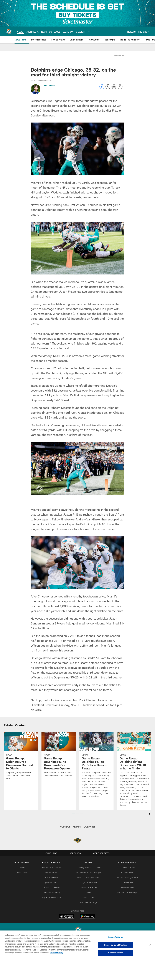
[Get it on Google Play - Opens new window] (87, 918)
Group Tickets (88, 897)
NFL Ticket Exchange (88, 902)
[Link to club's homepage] (8, 31)
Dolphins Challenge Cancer (127, 877)
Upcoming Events (51, 882)
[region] (77, 944)
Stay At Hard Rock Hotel (51, 897)
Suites (88, 892)
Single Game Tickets (88, 882)
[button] (73, 814)
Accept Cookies (115, 952)
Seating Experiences (88, 887)
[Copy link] (120, 86)
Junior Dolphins (127, 887)
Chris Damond (49, 85)
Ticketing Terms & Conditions (88, 867)
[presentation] (150, 814)
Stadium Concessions (51, 887)
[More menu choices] (89, 31)
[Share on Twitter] (108, 88)
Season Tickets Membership (88, 877)
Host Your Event (51, 877)
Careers (22, 867)
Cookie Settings (115, 937)
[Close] (150, 944)
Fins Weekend (127, 882)
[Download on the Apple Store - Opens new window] (66, 916)
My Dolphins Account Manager (88, 872)
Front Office (21, 872)
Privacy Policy (56, 952)
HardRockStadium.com (51, 867)
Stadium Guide (51, 872)
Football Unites (127, 872)
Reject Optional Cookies (115, 945)
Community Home (127, 867)
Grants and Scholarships (127, 892)
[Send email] (114, 88)
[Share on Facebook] (101, 88)
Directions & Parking (51, 892)
